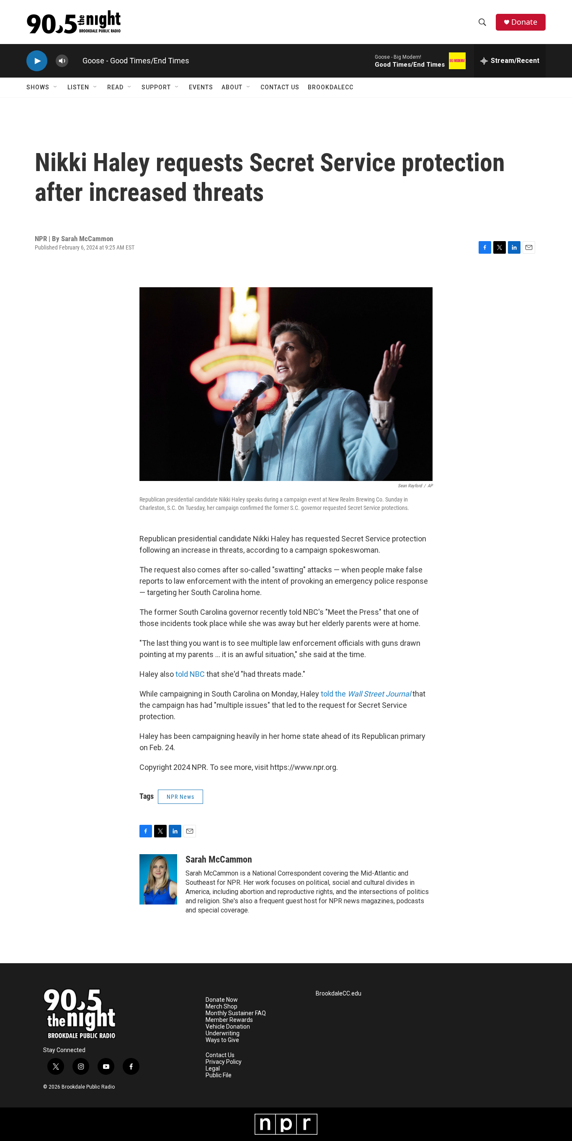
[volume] (62, 61)
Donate (524, 22)
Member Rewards (229, 1020)
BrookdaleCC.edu (338, 993)
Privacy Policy (224, 1062)
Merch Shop (221, 1006)
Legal (213, 1069)
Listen (78, 87)
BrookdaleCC (330, 87)
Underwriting (223, 1033)
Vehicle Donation (228, 1027)
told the (366, 693)
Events (201, 87)
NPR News (180, 796)
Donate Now (222, 1000)
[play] (37, 61)
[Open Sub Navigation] (55, 87)
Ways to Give (222, 1040)
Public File (219, 1075)
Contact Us (279, 87)
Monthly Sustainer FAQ (236, 1013)
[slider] (75, 60)
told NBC (190, 674)
